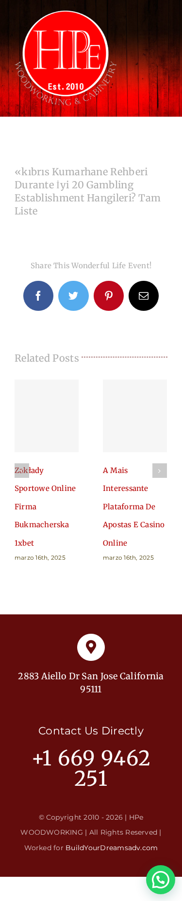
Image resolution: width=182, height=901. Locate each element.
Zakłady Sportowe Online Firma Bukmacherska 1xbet (46, 416)
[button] (160, 879)
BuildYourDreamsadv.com (112, 847)
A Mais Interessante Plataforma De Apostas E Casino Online (135, 416)
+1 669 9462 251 (91, 768)
